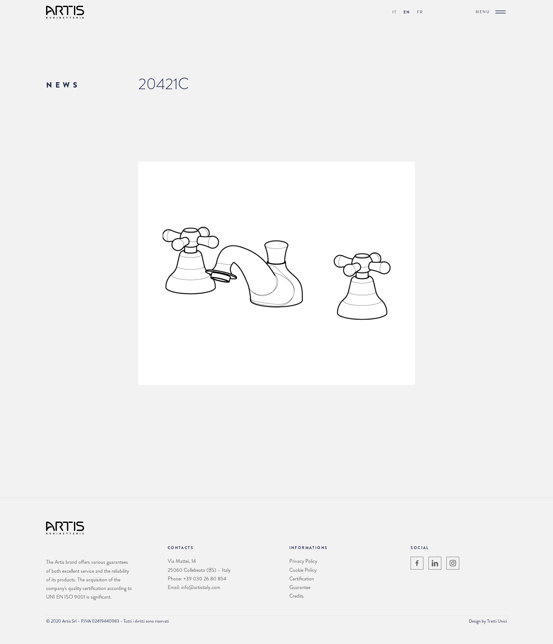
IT (394, 12)
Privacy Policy (303, 561)
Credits (296, 596)
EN (407, 12)
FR (420, 12)
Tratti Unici (497, 621)
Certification (301, 578)
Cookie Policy (303, 570)
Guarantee (299, 587)
